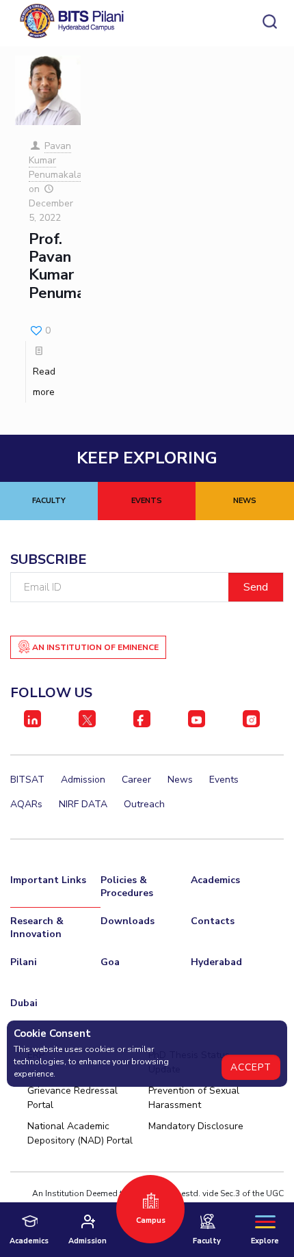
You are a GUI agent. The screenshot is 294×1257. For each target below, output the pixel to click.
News (180, 779)
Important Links (48, 880)
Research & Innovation (37, 928)
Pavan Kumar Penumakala (55, 160)
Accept (250, 1067)
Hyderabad (216, 962)
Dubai (24, 1003)
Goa (110, 962)
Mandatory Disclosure (195, 1126)
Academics (215, 880)
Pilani (23, 962)
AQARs (26, 804)
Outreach (144, 804)
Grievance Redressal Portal (72, 1097)
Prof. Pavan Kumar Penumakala (71, 266)
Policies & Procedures (127, 887)
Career (136, 779)
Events (224, 779)
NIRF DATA (83, 804)
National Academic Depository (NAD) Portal (80, 1133)
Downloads (128, 921)
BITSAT (27, 779)
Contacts (213, 921)
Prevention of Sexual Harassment (193, 1097)
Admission (83, 779)
